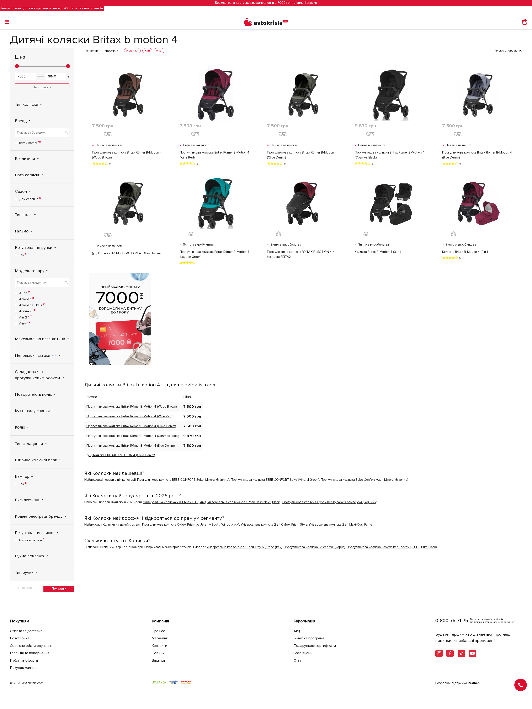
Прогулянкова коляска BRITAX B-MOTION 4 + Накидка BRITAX (301, 254)
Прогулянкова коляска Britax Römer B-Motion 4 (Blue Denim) (477, 155)
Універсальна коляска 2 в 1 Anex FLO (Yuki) (174, 502)
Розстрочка (19, 638)
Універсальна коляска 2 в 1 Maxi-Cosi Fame (340, 524)
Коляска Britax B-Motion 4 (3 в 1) (378, 252)
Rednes (474, 683)
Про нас (158, 631)
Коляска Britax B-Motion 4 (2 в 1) (465, 252)
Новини (158, 653)
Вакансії (158, 660)
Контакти (159, 646)
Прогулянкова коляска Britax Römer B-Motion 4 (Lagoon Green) (214, 254)
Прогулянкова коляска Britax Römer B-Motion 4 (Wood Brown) (127, 155)
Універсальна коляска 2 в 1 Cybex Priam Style (274, 524)
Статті (298, 660)
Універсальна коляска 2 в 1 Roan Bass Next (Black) (244, 502)
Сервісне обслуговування (31, 646)
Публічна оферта (24, 660)
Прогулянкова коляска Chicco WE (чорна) (314, 547)
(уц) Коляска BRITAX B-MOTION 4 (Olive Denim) (126, 253)
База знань (303, 653)
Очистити (25, 588)
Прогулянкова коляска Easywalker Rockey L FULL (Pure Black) (392, 547)
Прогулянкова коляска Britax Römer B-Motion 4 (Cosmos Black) (390, 155)
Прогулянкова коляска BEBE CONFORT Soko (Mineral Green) (275, 480)
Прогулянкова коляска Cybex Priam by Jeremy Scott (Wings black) (190, 524)
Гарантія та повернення (29, 653)
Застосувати (42, 87)
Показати (59, 588)
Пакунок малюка (23, 668)
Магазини (160, 638)
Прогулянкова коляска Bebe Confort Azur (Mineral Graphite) (364, 480)
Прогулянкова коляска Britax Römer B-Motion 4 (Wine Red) (214, 155)
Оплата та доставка (26, 631)
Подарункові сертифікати (315, 646)
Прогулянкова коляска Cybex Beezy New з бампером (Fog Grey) (329, 502)
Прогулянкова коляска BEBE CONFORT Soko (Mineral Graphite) (183, 480)
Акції (298, 631)
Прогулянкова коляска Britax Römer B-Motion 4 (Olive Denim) (302, 155)
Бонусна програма (309, 638)
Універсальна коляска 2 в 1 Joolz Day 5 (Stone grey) (244, 547)
